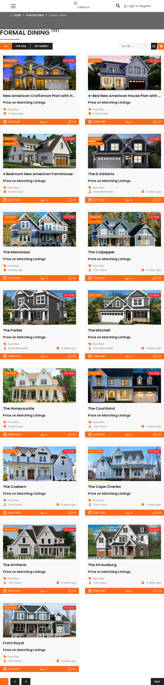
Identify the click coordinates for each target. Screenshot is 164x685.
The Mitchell (99, 330)
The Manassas (16, 252)
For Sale (21, 46)
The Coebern (14, 486)
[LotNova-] (82, 6)
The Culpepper (101, 252)
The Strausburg (102, 564)
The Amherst (15, 564)
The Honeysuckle (18, 408)
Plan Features (35, 15)
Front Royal (13, 642)
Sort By (126, 46)
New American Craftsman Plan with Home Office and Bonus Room (64, 95)
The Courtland (101, 408)
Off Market (41, 46)
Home (17, 15)
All (6, 46)
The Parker (12, 330)
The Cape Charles (104, 486)
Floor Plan (13, 109)
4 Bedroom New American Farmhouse (38, 173)
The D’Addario (101, 173)
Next (157, 681)
